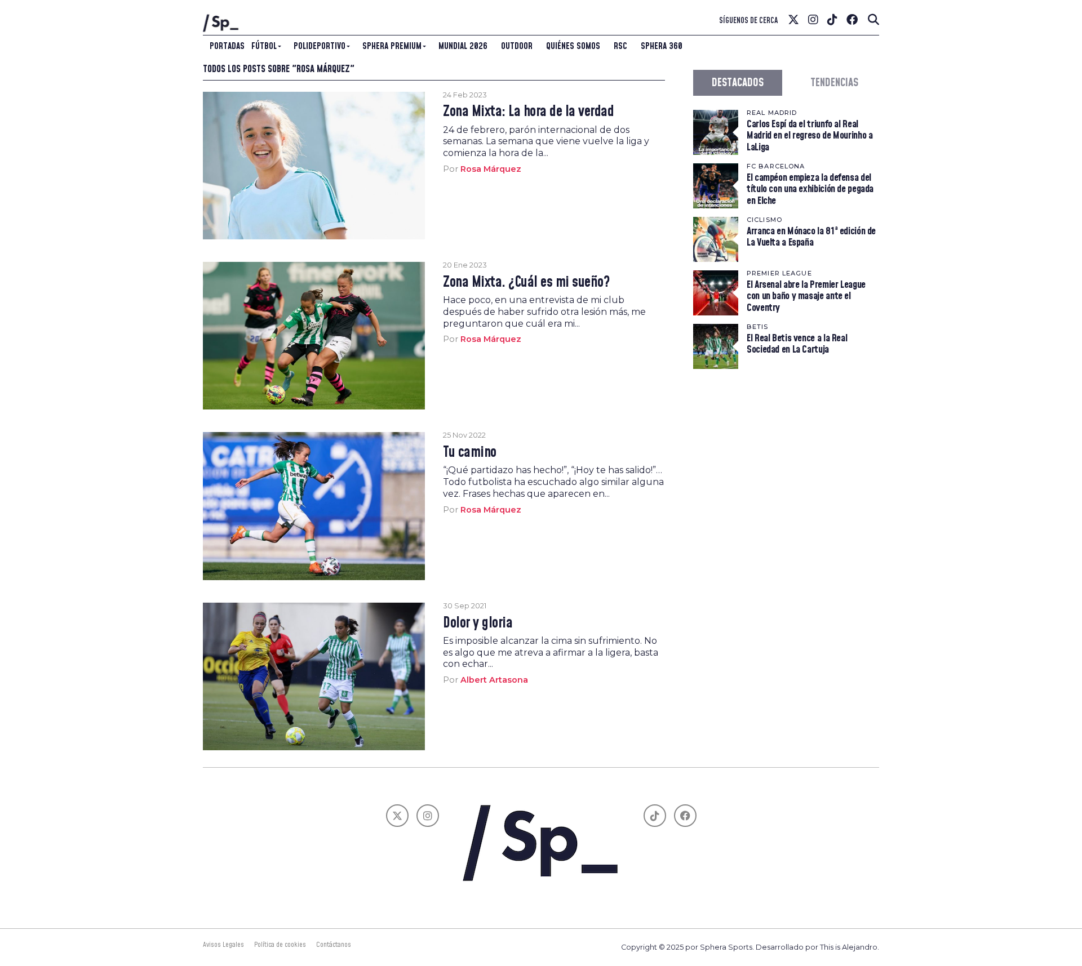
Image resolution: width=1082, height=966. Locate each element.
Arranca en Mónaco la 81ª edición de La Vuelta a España (811, 237)
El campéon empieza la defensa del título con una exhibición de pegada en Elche (810, 189)
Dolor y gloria (477, 623)
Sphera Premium (392, 46)
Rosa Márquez (490, 169)
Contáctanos (333, 945)
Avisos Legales (223, 945)
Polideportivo (319, 46)
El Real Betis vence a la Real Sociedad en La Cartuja (797, 344)
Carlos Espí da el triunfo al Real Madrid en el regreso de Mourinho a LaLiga (810, 135)
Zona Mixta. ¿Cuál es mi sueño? (526, 283)
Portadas (227, 46)
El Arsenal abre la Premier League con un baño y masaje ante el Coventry (806, 296)
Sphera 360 (661, 46)
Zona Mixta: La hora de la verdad (528, 112)
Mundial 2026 (462, 46)
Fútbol (264, 46)
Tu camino (469, 453)
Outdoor (517, 46)
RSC (620, 46)
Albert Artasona (494, 680)
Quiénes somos (573, 46)
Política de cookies (280, 945)
